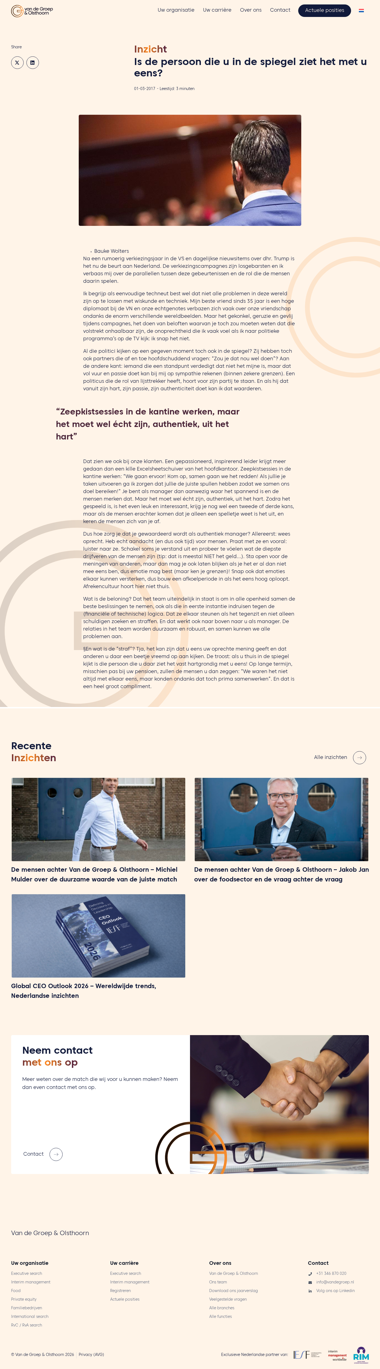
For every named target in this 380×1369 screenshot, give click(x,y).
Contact (318, 1263)
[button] (17, 62)
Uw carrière (124, 1263)
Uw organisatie (29, 1263)
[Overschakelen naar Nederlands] (361, 11)
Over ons (220, 1263)
